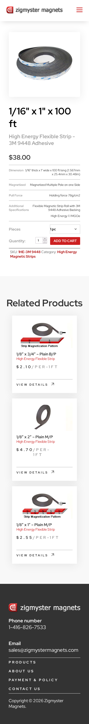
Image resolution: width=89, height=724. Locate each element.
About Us (21, 671)
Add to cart (65, 241)
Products (22, 662)
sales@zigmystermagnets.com (43, 650)
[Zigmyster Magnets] (34, 10)
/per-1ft (37, 366)
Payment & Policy (33, 680)
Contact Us (25, 689)
